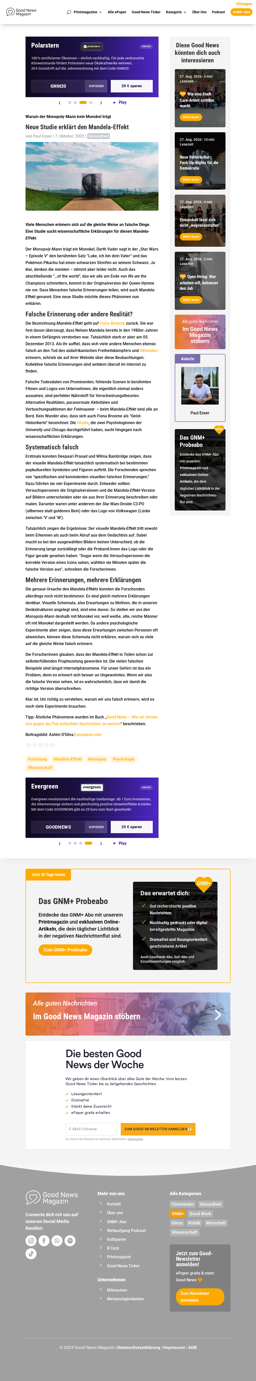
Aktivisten (149, 350)
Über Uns (199, 12)
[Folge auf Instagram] (31, 1240)
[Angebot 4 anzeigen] (90, 102)
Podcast (218, 12)
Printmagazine (85, 12)
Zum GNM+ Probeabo (65, 949)
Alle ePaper (117, 12)
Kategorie (174, 12)
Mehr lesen (191, 117)
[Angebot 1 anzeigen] (69, 102)
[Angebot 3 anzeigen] (83, 102)
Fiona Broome (112, 323)
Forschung (37, 759)
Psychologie (123, 759)
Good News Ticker (146, 12)
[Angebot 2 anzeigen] (75, 102)
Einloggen (244, 4)
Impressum (174, 1347)
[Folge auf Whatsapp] (57, 1240)
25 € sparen (132, 827)
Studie (82, 422)
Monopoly (97, 759)
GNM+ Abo (241, 12)
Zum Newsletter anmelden (194, 1297)
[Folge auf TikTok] (31, 1253)
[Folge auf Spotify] (70, 1240)
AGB (192, 1347)
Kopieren (96, 86)
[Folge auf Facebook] (44, 1240)
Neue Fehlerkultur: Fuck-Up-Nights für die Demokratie (199, 163)
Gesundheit (98, 136)
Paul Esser (42, 136)
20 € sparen (132, 86)
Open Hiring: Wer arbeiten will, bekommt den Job (199, 282)
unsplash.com (89, 734)
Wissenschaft (40, 767)
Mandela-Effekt (68, 759)
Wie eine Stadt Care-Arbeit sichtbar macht (197, 99)
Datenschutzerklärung (138, 1347)
